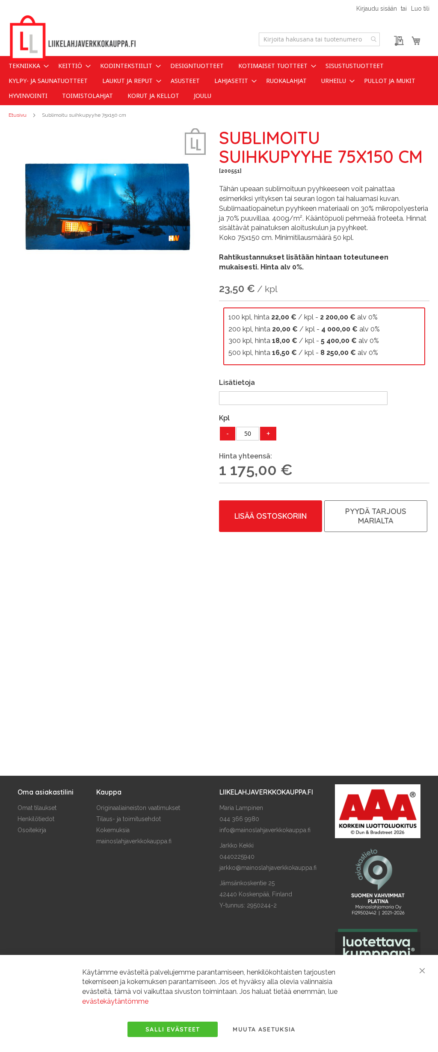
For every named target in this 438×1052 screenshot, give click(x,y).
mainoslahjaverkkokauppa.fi (134, 841)
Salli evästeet (172, 1029)
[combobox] (319, 39)
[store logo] (73, 38)
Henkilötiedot (36, 819)
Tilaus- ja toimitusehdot (128, 819)
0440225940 (237, 856)
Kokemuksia (113, 830)
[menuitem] (26, 65)
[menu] (219, 80)
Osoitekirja (32, 830)
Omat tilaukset (37, 807)
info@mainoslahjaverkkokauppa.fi (265, 830)
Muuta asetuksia (264, 1029)
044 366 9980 (239, 819)
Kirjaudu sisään (376, 8)
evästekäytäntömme (115, 1001)
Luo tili (420, 8)
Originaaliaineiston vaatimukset (138, 807)
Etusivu (18, 115)
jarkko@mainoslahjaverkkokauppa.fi (268, 867)
